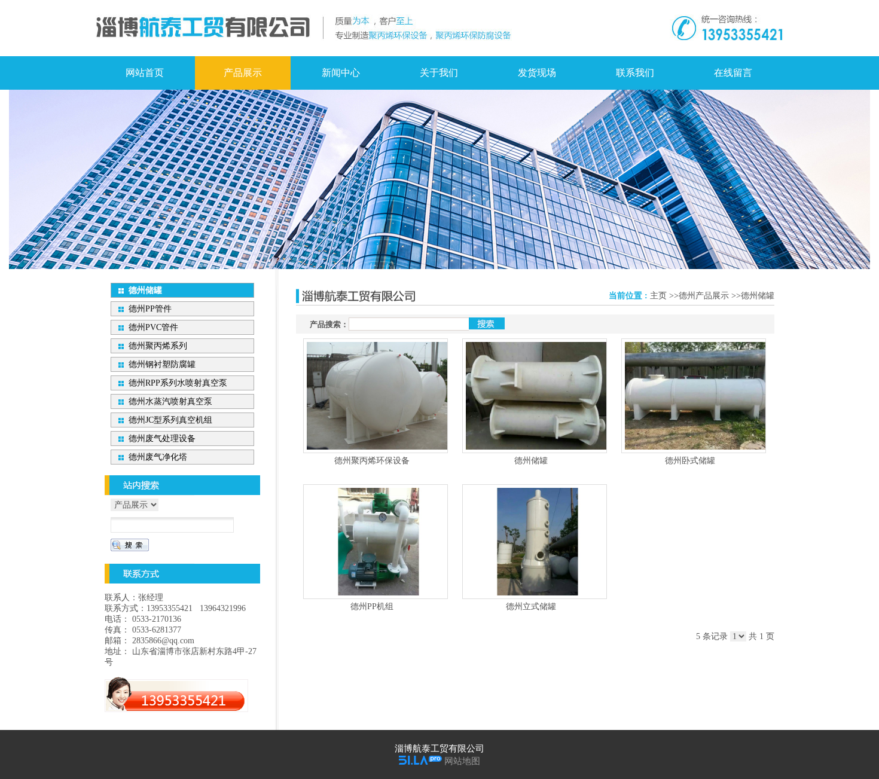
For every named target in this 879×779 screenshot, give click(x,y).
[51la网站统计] (420, 761)
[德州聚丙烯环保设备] (375, 395)
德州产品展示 (704, 295)
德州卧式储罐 (690, 460)
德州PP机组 (371, 606)
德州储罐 (757, 295)
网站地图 (462, 761)
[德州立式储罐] (534, 541)
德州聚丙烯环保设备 (372, 460)
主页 (658, 295)
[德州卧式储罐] (693, 395)
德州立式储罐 (531, 606)
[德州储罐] (534, 395)
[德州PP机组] (375, 541)
